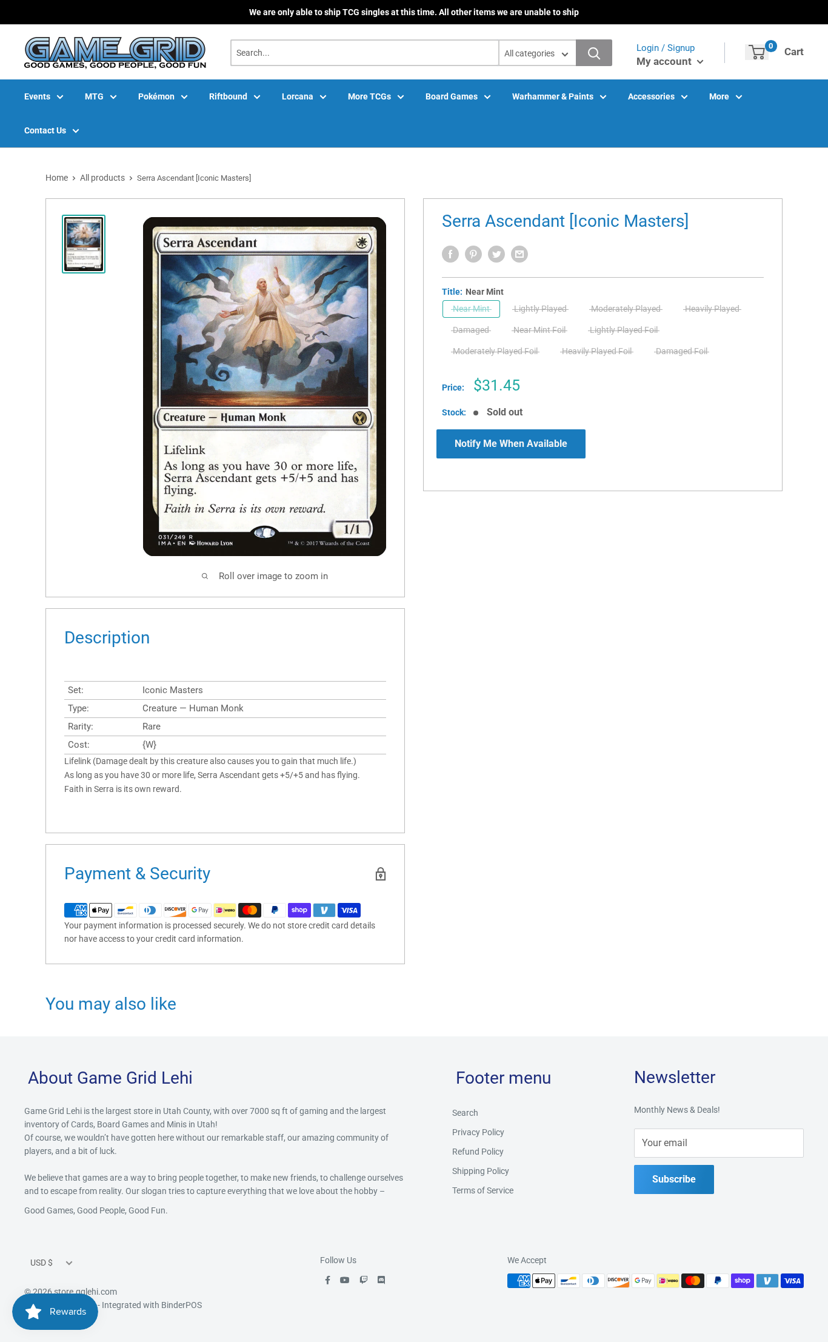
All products (102, 178)
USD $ (41, 1262)
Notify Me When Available (511, 443)
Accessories (651, 96)
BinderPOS (181, 1305)
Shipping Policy (480, 1171)
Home (56, 178)
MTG (94, 96)
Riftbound (228, 96)
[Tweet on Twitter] (496, 254)
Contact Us (45, 130)
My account (665, 61)
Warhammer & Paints (552, 96)
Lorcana (297, 96)
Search (465, 1113)
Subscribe (674, 1179)
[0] (757, 52)
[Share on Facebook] (450, 254)
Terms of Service (482, 1190)
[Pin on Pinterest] (473, 254)
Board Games (452, 96)
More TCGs (369, 96)
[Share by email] (519, 254)
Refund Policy (478, 1151)
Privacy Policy (478, 1132)
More (719, 96)
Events (37, 96)
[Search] (594, 52)
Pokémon (156, 96)
